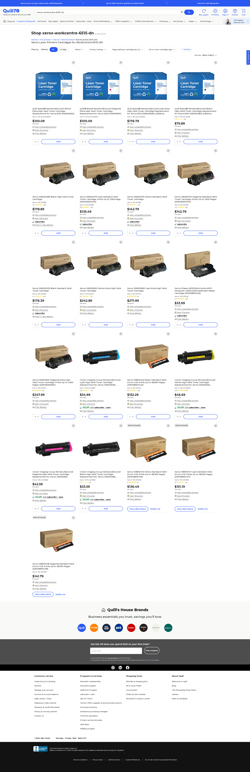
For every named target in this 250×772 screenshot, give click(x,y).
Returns (37, 686)
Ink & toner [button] (178, 21)
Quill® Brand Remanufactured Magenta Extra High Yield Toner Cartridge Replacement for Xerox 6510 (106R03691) (100, 111)
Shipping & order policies (45, 703)
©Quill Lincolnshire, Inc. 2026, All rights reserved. (67, 750)
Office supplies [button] (122, 21)
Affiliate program (87, 729)
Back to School (67, 21)
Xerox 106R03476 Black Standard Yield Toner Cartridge (52, 289)
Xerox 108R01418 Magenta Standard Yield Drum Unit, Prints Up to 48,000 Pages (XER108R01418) (53, 566)
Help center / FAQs (42, 699)
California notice (114, 760)
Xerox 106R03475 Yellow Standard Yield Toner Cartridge (147, 198)
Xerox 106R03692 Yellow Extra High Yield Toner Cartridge (100, 289)
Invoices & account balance (46, 694)
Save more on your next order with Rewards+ (42, 3)
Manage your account (43, 690)
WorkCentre (67, 39)
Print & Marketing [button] (102, 21)
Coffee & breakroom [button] (144, 21)
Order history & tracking (44, 681)
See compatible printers (45, 127)
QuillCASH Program (88, 690)
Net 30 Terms (86, 699)
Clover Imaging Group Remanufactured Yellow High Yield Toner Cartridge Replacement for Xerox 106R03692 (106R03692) (195, 382)
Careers (175, 694)
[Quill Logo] (11, 11)
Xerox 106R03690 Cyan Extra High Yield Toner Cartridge (147, 289)
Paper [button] (191, 21)
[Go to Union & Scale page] (156, 628)
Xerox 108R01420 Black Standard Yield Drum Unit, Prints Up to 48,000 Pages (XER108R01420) (146, 382)
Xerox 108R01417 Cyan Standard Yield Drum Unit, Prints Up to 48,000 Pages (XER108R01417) (194, 474)
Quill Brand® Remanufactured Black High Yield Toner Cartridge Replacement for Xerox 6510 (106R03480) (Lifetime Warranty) (195, 111)
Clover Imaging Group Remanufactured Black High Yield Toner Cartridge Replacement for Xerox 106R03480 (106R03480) (100, 474)
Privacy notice (98, 760)
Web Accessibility (179, 699)
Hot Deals (42, 21)
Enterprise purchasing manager (94, 711)
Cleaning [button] (163, 21)
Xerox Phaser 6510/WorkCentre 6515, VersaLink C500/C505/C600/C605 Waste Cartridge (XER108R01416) (195, 290)
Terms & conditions (80, 760)
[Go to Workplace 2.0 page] (168, 628)
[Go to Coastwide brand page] (94, 628)
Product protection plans (91, 720)
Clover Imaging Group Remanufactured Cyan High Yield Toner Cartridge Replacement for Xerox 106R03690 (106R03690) (100, 382)
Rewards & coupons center (138, 699)
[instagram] (113, 668)
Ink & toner (46, 39)
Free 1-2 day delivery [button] (44, 225)
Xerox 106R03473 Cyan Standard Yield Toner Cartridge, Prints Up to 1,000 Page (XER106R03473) (100, 199)
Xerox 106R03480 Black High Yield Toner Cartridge (53, 198)
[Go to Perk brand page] (119, 628)
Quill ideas (84, 724)
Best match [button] (208, 55)
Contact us (39, 716)
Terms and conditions (112, 658)
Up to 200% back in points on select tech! (125, 3)
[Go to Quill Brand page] (82, 628)
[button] (181, 12)
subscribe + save (84, 21)
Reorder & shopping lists (137, 681)
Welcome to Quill (179, 681)
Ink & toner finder (133, 686)
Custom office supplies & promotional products (101, 703)
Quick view (53, 98)
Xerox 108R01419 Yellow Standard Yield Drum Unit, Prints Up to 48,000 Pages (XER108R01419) (147, 474)
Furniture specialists (89, 716)
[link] (73, 63)
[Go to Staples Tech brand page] (143, 628)
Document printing (88, 707)
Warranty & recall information (47, 707)
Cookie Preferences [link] (132, 760)
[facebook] (128, 668)
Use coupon (152, 650)
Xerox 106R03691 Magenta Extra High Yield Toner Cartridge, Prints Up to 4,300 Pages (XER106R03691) (52, 382)
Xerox (56, 39)
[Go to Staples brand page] (131, 628)
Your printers (131, 690)
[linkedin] (120, 668)
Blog (174, 686)
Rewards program (88, 686)
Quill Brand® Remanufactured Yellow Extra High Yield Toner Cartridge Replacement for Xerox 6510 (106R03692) (53, 111)
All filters (187, 49)
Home (34, 39)
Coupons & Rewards (26, 21)
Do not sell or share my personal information (161, 760)
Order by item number (136, 694)
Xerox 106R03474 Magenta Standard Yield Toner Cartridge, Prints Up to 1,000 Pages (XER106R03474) (196, 199)
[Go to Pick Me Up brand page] (106, 628)
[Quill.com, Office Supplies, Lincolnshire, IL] (40, 749)
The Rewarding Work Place (184, 690)
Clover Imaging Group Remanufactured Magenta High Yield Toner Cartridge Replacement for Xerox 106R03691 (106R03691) (52, 474)
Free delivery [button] (40, 133)
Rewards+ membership (90, 681)
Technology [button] (205, 21)
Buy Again (53, 21)
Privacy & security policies (45, 711)
